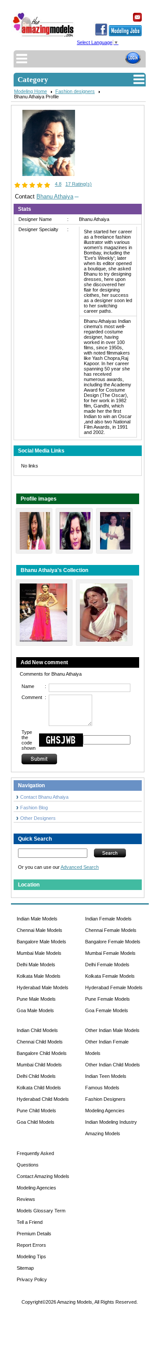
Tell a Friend (30, 1222)
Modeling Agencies (105, 1110)
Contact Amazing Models (43, 1176)
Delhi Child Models (36, 1076)
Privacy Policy (32, 1279)
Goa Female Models (106, 1010)
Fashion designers (75, 91)
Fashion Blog (34, 807)
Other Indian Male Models (112, 1030)
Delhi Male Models (36, 964)
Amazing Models (102, 1133)
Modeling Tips (31, 1256)
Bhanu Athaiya (54, 196)
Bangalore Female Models (112, 941)
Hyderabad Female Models (114, 987)
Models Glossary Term (41, 1210)
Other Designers (38, 818)
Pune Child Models (36, 1110)
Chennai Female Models (110, 930)
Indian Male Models (37, 918)
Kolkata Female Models (110, 976)
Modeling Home (30, 91)
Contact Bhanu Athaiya (44, 797)
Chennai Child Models (40, 1041)
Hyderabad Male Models (42, 987)
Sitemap (25, 1268)
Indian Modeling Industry (111, 1122)
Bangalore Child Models (42, 1053)
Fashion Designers (105, 1099)
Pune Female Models (107, 999)
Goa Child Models (35, 1122)
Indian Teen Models (105, 1076)
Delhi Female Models (107, 964)
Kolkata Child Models (39, 1087)
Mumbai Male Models (39, 953)
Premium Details (34, 1233)
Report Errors (31, 1245)
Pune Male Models (36, 999)
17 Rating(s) (78, 184)
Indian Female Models (108, 918)
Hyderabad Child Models (43, 1099)
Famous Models (102, 1087)
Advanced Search (80, 867)
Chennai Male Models (39, 930)
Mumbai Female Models (110, 953)
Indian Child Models (37, 1030)
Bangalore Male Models (41, 941)
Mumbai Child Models (39, 1064)
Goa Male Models (35, 1010)
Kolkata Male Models (39, 976)
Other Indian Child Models (112, 1064)
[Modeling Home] (43, 36)
